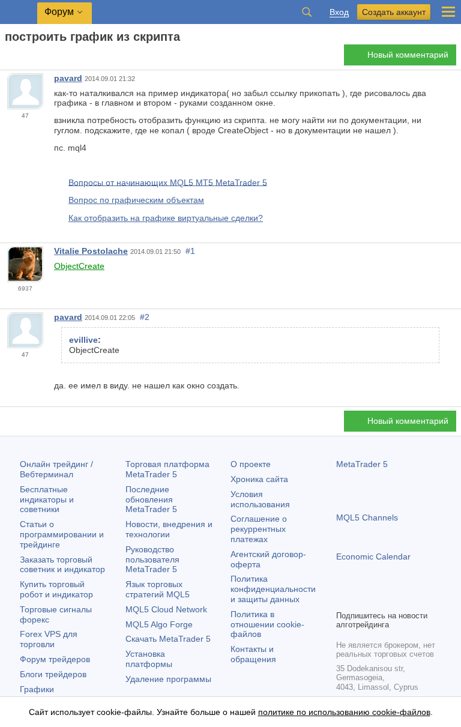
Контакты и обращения (253, 654)
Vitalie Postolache (91, 251)
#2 (144, 317)
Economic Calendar (373, 556)
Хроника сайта (259, 479)
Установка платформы (148, 659)
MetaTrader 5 (362, 464)
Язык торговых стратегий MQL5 (157, 589)
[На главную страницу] (8, 57)
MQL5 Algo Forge (159, 624)
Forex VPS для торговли (48, 639)
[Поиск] (307, 12)
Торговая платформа (167, 469)
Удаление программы (168, 679)
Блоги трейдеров (53, 674)
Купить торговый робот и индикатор (56, 589)
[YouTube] (401, 599)
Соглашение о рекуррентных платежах (258, 529)
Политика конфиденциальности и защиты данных (273, 589)
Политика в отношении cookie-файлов (267, 624)
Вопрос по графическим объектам (136, 200)
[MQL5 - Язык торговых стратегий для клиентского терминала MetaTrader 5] (18, 12)
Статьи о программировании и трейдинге (62, 534)
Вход (339, 12)
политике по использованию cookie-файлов (344, 712)
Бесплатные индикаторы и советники (47, 499)
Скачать (168, 639)
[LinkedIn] (420, 599)
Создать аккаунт (394, 12)
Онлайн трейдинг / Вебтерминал (56, 469)
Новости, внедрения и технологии (168, 529)
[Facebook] (343, 599)
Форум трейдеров (55, 659)
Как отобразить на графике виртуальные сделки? (165, 218)
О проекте (250, 464)
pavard (68, 78)
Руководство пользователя (152, 559)
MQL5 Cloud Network (166, 609)
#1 (190, 251)
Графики (37, 689)
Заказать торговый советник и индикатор (62, 565)
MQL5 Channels (367, 517)
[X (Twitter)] (382, 599)
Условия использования (260, 499)
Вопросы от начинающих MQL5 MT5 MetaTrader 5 (167, 182)
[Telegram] (362, 599)
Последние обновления (151, 499)
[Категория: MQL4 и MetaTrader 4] (23, 58)
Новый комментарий (407, 54)
